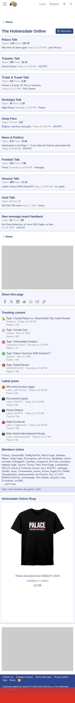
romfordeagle (28, 477)
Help (4, 680)
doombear (65, 461)
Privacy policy (61, 677)
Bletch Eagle (48, 455)
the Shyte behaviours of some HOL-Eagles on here (27, 224)
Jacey (14, 471)
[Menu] (5, 4)
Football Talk (11, 159)
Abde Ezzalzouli (15, 421)
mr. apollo (60, 186)
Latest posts (10, 381)
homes (37, 471)
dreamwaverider (26, 474)
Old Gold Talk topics (12, 205)
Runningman (30, 458)
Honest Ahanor (9, 66)
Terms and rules (43, 677)
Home (13, 680)
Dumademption (9, 474)
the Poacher (42, 474)
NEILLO (6, 468)
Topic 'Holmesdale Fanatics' (22, 341)
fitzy (51, 474)
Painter (41, 107)
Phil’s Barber (29, 88)
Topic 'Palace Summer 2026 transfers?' (28, 353)
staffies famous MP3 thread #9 (17, 186)
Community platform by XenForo (28, 686)
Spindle (5, 471)
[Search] (71, 4)
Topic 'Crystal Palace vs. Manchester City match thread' (38, 318)
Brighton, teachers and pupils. (17, 126)
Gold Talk (8, 197)
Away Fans (9, 118)
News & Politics (13, 137)
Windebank (57, 458)
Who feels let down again (14, 47)
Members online (13, 449)
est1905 (19, 480)
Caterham (30, 461)
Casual (35, 468)
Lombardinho (61, 464)
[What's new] (64, 4)
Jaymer (21, 464)
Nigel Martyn (8, 107)
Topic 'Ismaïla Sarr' (17, 329)
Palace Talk (9, 39)
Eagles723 (55, 471)
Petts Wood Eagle (45, 464)
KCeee (45, 471)
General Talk (10, 178)
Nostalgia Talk (11, 99)
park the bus (55, 47)
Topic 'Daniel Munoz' (18, 364)
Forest (5, 167)
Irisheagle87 (18, 461)
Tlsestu (30, 464)
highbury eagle (9, 464)
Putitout (6, 455)
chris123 (20, 227)
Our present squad (17, 398)
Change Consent (24, 677)
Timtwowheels (25, 471)
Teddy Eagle (16, 458)
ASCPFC (42, 66)
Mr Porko (54, 461)
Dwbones (60, 455)
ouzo (43, 468)
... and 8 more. (9, 484)
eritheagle (39, 167)
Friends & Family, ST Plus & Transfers (21, 85)
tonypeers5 (42, 461)
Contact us (7, 677)
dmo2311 (54, 477)
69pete (5, 458)
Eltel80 (65, 471)
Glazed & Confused (21, 468)
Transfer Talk (11, 58)
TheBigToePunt (32, 455)
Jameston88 (17, 455)
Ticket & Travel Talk (15, 77)
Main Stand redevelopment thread (25, 433)
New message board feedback (22, 216)
